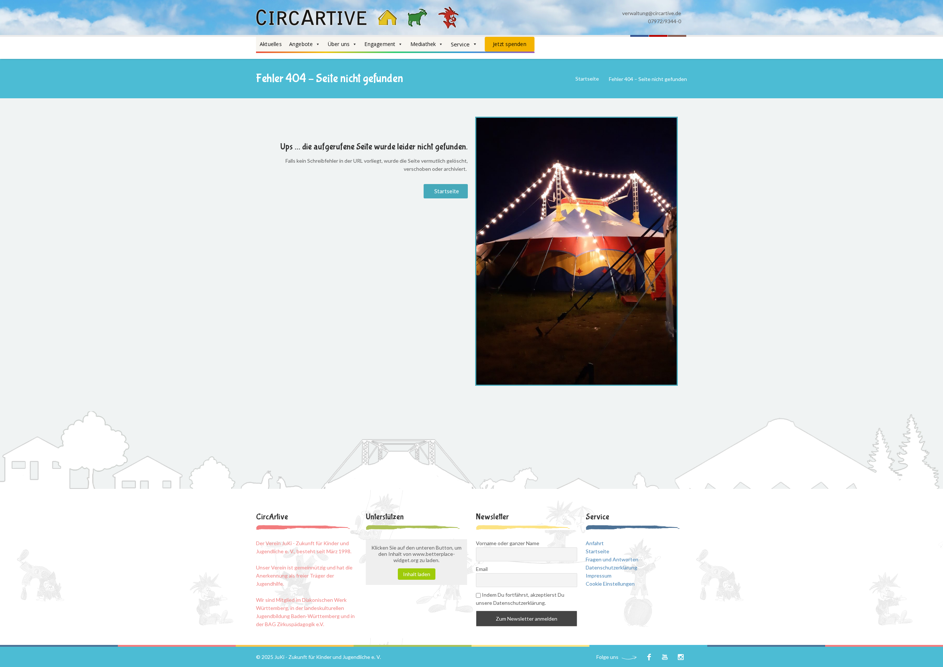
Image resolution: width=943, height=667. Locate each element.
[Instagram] (680, 656)
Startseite (587, 78)
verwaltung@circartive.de (651, 13)
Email (482, 569)
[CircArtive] (357, 17)
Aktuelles (271, 43)
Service (460, 44)
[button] (446, 191)
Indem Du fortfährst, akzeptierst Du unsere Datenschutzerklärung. (520, 599)
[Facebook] (648, 656)
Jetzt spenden (509, 43)
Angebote (301, 43)
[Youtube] (664, 656)
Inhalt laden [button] (416, 574)
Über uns (339, 43)
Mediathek (423, 43)
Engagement (379, 43)
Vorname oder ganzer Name (507, 543)
